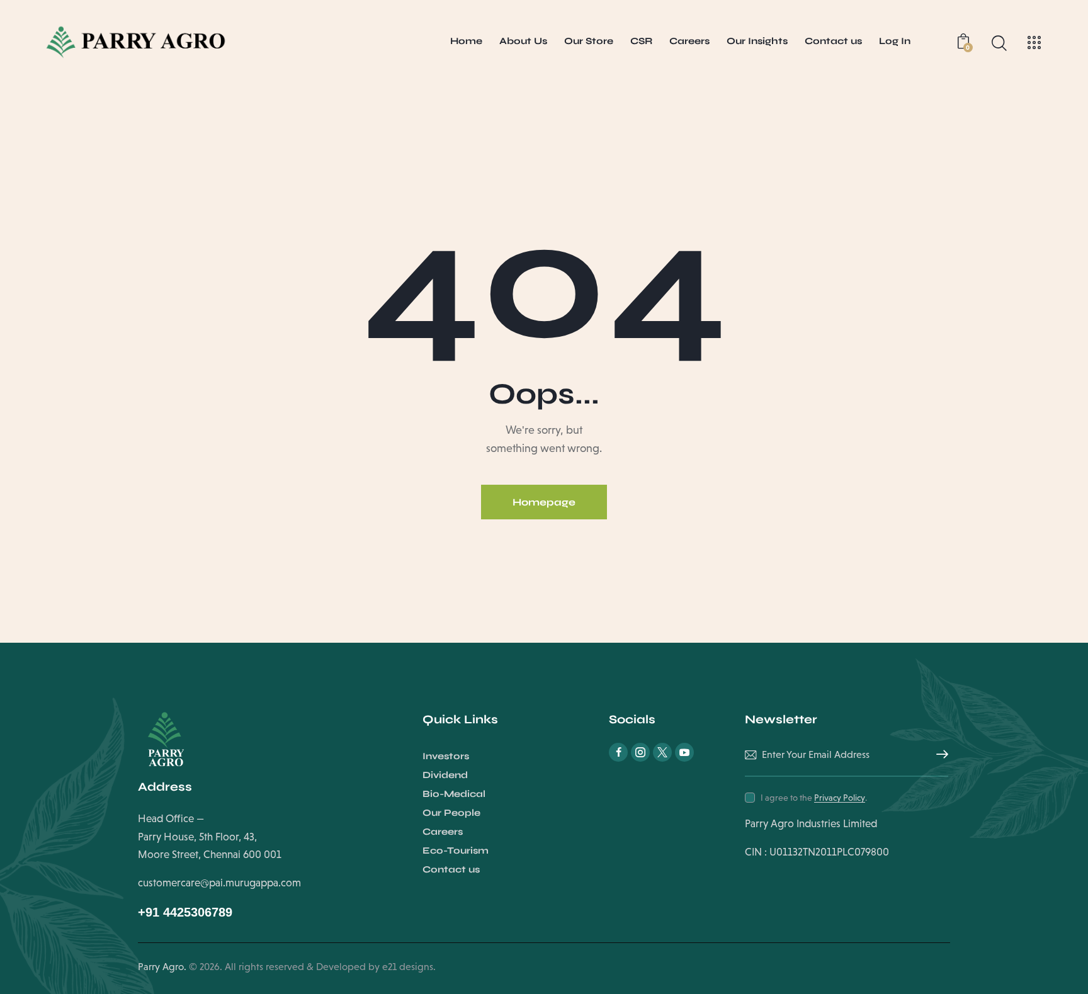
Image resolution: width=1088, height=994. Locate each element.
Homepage (544, 502)
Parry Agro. (162, 966)
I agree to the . (814, 798)
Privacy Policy (839, 798)
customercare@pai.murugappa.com (219, 883)
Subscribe (938, 755)
